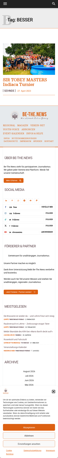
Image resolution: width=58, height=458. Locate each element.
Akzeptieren (29, 427)
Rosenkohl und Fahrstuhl (15, 339)
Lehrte (6, 319)
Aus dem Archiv (9, 335)
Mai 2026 (29, 384)
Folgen (49, 213)
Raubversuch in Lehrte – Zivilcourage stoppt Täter (27, 323)
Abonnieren (47, 232)
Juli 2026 (29, 375)
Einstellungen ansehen (29, 443)
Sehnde (9, 90)
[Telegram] (24, 200)
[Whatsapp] (18, 200)
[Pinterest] (12, 200)
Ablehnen (29, 435)
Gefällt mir (47, 207)
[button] (53, 391)
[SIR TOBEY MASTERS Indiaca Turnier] (29, 59)
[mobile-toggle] (5, 4)
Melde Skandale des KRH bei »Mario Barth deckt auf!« (28, 331)
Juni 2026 (29, 380)
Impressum (50, 450)
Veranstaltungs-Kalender (15, 347)
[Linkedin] (6, 200)
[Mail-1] (30, 200)
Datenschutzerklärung (32, 450)
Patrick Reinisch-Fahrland (16, 319)
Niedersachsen (9, 351)
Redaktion (18, 335)
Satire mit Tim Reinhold (12, 343)
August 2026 (29, 371)
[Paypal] (36, 200)
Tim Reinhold (25, 343)
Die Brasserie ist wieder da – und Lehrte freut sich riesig (29, 315)
